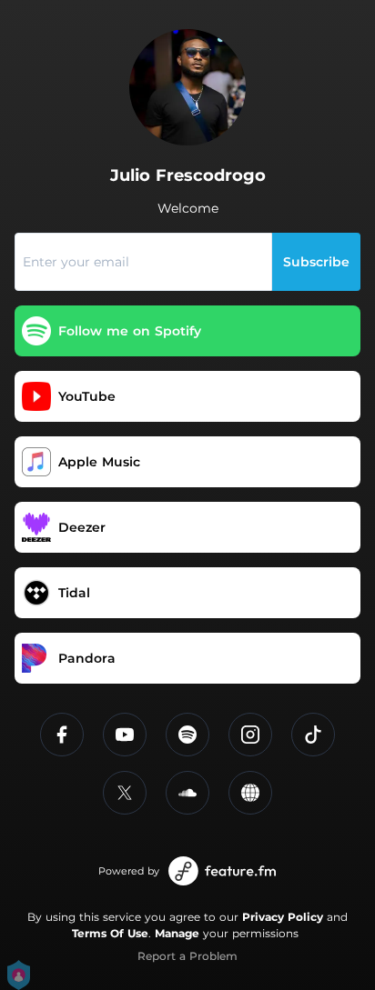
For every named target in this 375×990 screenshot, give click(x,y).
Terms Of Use (110, 933)
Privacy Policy (282, 917)
